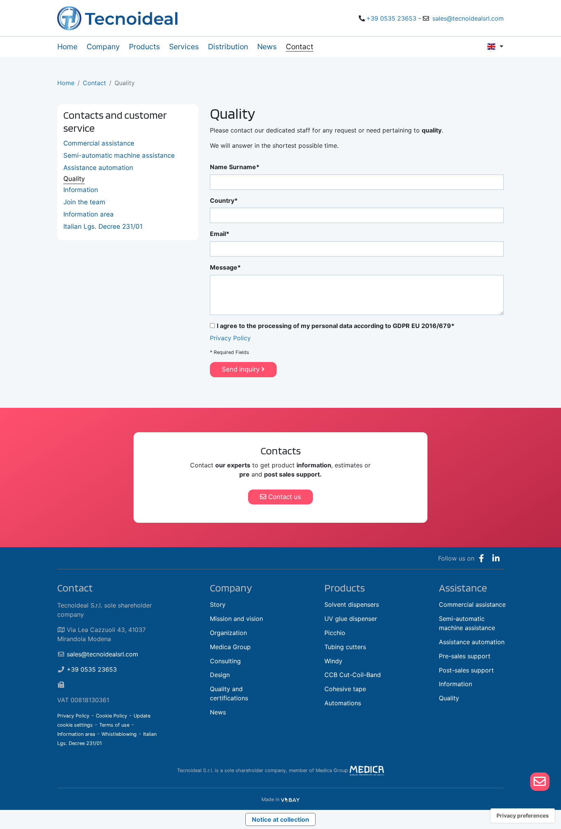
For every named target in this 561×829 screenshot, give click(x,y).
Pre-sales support (464, 656)
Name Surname (233, 167)
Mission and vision (236, 618)
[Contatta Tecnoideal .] (540, 781)
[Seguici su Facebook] (481, 558)
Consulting (225, 661)
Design (220, 675)
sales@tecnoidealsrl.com (468, 18)
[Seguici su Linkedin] (496, 558)
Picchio (334, 633)
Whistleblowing (119, 734)
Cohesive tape (345, 689)
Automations (342, 703)
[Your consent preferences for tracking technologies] (522, 815)
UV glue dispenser (350, 618)
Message (223, 267)
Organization (228, 633)
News (218, 712)
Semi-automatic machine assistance (119, 155)
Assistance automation (98, 167)
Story (218, 604)
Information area (88, 214)
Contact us (283, 497)
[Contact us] (540, 781)
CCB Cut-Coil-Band (352, 675)
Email (218, 234)
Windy (333, 661)
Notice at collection (280, 819)
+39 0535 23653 (391, 18)
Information (80, 190)
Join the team (84, 202)
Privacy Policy (230, 338)
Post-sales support (466, 670)
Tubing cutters (345, 647)
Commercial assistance (98, 143)
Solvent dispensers (351, 604)
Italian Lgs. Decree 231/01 (103, 226)
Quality (74, 179)
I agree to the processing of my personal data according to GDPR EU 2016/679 (334, 326)
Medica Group (230, 647)
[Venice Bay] (290, 799)
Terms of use (114, 725)
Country (222, 200)
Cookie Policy (111, 716)
